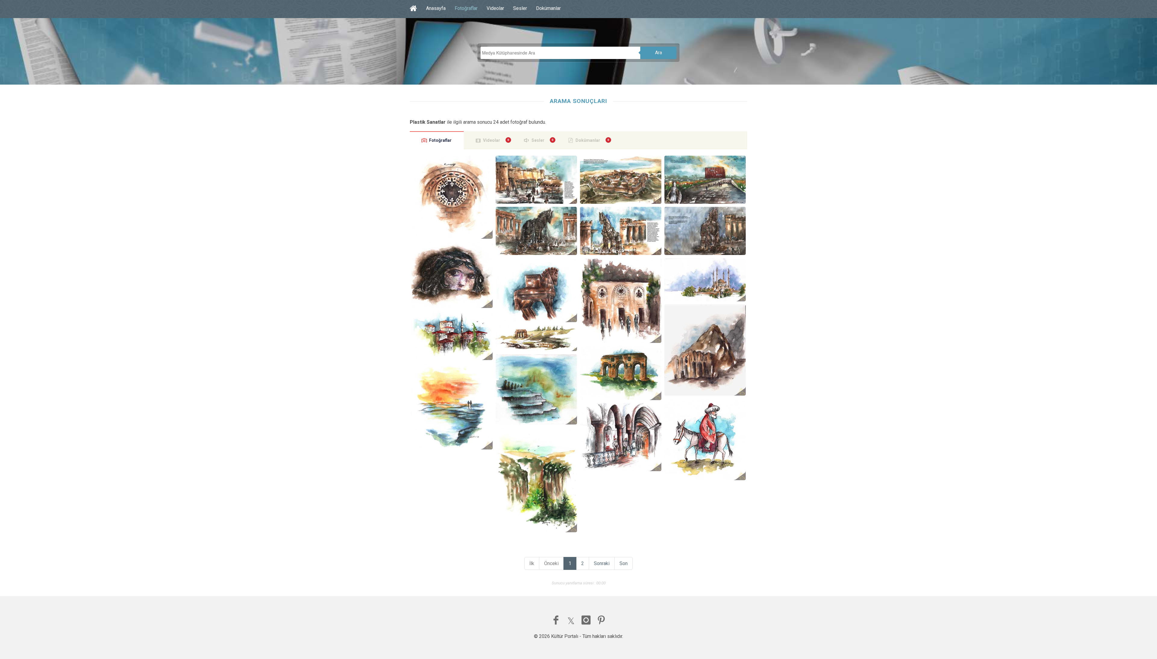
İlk (531, 563)
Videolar (495, 8)
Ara (658, 52)
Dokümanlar (548, 8)
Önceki (551, 563)
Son (623, 563)
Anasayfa (436, 8)
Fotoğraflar (466, 8)
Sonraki (602, 563)
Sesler (520, 8)
